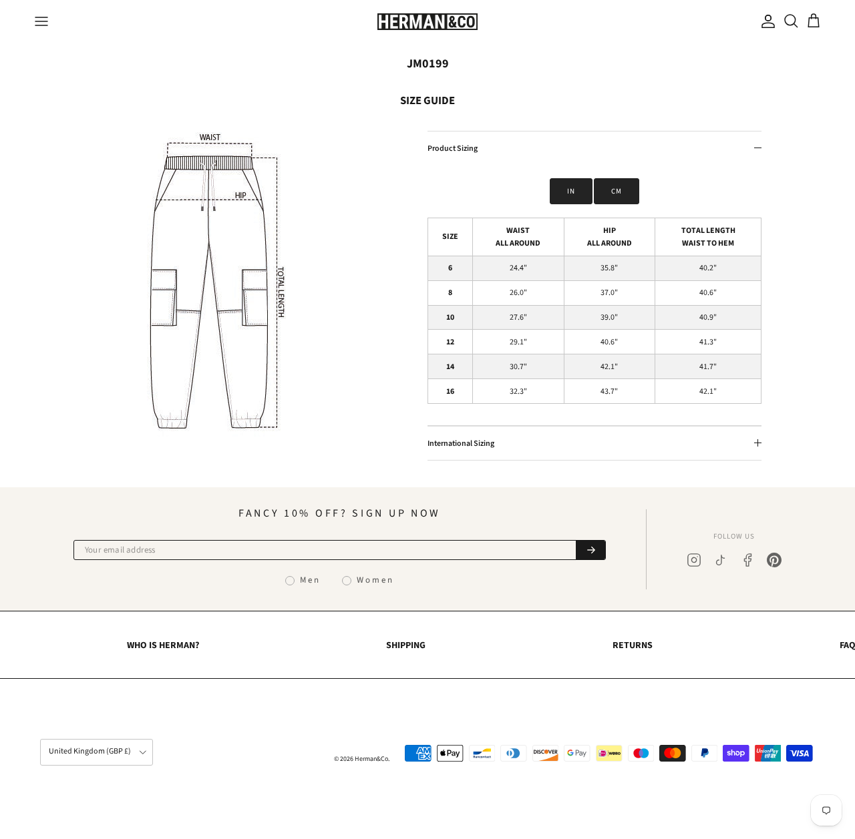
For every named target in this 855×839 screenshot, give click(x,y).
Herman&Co (371, 759)
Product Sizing (453, 148)
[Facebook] (747, 560)
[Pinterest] (774, 560)
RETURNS (633, 645)
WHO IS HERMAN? (163, 645)
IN (571, 191)
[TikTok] (720, 560)
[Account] (765, 21)
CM (616, 191)
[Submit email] (590, 550)
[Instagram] (694, 560)
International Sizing (461, 443)
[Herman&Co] (427, 21)
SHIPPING (405, 645)
